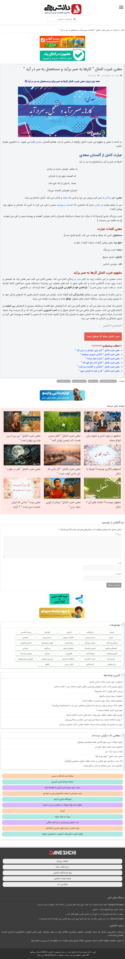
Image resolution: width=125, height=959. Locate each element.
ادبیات (115, 30)
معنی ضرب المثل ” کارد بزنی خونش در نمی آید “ (97, 350)
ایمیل (118, 574)
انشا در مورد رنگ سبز (113, 751)
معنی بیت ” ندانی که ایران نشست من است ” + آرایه (26, 504)
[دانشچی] (62, 9)
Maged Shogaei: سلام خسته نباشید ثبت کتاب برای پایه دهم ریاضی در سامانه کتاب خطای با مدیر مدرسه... (80, 904)
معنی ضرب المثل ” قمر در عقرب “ (22, 469)
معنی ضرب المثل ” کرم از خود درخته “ (102, 359)
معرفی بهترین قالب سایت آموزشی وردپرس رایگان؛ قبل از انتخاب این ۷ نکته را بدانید (88, 686)
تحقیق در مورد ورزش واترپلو (110, 696)
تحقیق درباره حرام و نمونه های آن (108, 747)
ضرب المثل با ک (64, 381)
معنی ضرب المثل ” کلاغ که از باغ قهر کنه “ (100, 363)
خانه (122, 30)
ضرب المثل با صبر (79, 381)
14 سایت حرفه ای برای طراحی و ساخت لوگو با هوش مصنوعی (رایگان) (93, 761)
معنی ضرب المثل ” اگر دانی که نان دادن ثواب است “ (64, 471)
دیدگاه (118, 534)
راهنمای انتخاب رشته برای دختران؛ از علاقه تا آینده (102, 701)
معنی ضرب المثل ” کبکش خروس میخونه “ (100, 354)
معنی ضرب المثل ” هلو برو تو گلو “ (108, 756)
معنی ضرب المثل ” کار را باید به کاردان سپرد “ (99, 371)
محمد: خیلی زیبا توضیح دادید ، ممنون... (107, 909)
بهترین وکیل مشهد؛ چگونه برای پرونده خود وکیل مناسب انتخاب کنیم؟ (94, 715)
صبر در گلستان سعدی (108, 381)
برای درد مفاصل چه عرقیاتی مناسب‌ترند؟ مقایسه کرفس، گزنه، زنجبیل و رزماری (90, 724)
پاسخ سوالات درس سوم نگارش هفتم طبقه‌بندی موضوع (100, 742)
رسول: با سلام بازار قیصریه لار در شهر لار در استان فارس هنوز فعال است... (94, 914)
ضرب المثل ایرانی (108, 75)
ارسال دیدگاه (92, 75)
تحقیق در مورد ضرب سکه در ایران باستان (105, 682)
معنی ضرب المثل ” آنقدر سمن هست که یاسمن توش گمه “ (64, 438)
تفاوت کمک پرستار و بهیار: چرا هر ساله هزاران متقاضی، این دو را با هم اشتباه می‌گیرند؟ (87, 705)
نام (119, 563)
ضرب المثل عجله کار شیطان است (103, 337)
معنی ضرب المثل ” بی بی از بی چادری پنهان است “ (23, 438)
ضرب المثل (93, 381)
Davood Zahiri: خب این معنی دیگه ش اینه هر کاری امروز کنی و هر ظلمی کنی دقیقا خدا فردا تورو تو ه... (81, 919)
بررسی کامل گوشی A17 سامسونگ (108, 691)
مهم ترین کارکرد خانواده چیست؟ (109, 710)
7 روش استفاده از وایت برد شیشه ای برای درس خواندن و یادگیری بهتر (93, 719)
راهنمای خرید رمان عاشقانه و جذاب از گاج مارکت (102, 766)
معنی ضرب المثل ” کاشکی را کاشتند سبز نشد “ (98, 367)
